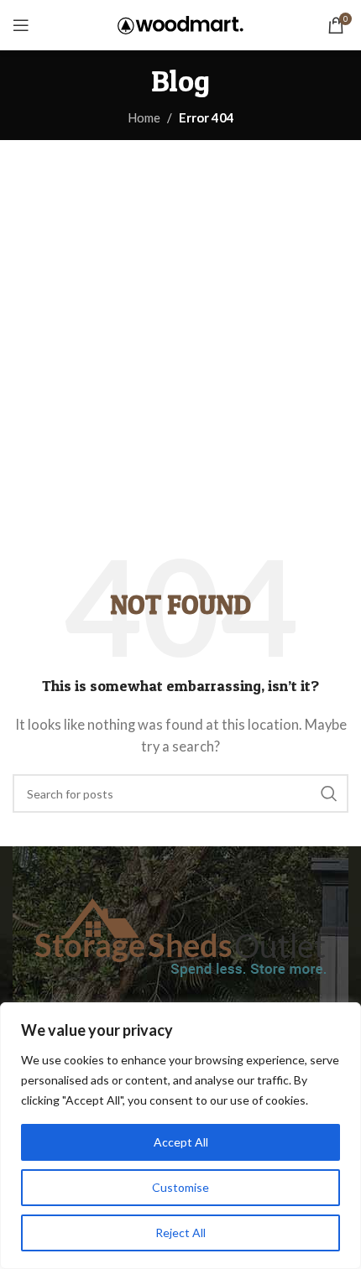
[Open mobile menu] (21, 25)
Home (144, 117)
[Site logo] (180, 23)
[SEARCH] (329, 793)
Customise (180, 1187)
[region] (180, 1135)
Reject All (180, 1232)
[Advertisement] (180, 328)
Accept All (181, 1142)
